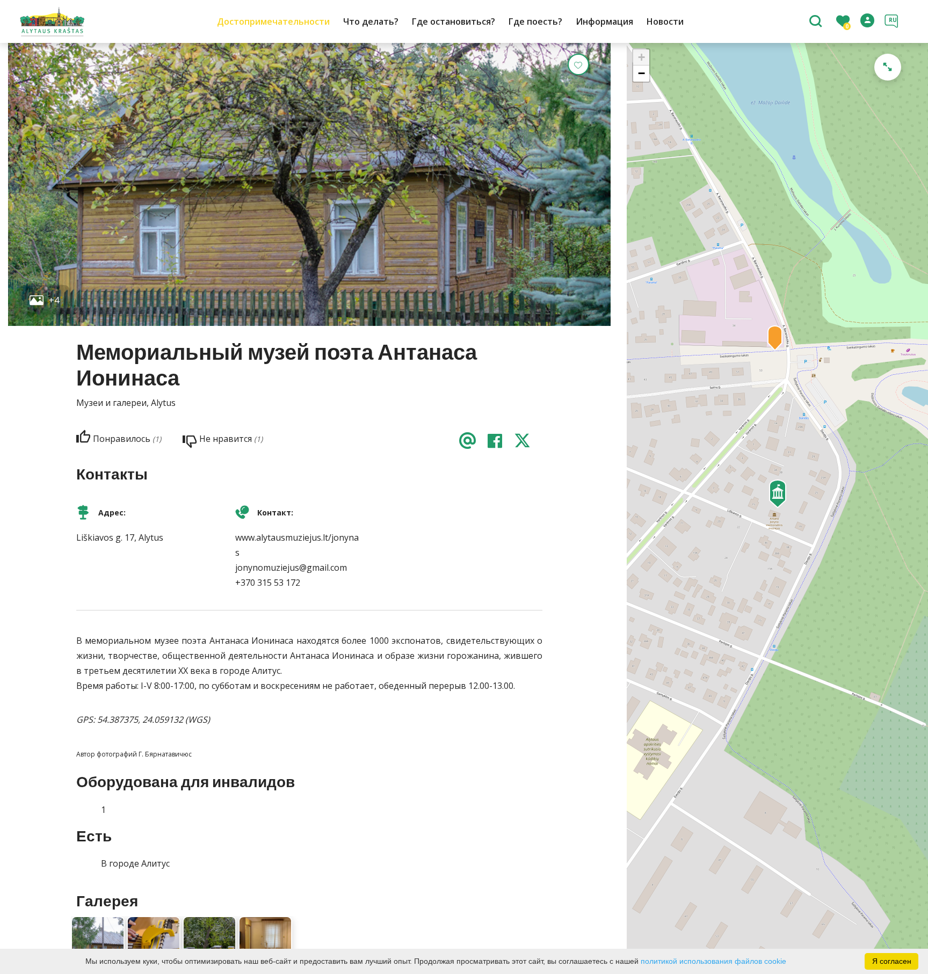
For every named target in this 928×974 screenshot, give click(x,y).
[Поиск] (817, 22)
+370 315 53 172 (267, 582)
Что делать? (370, 21)
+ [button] (641, 57)
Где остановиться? (453, 21)
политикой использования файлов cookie (713, 961)
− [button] (641, 73)
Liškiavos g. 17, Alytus (119, 537)
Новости (665, 21)
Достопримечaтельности (273, 21)
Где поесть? (535, 21)
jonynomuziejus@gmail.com (291, 567)
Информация (604, 21)
